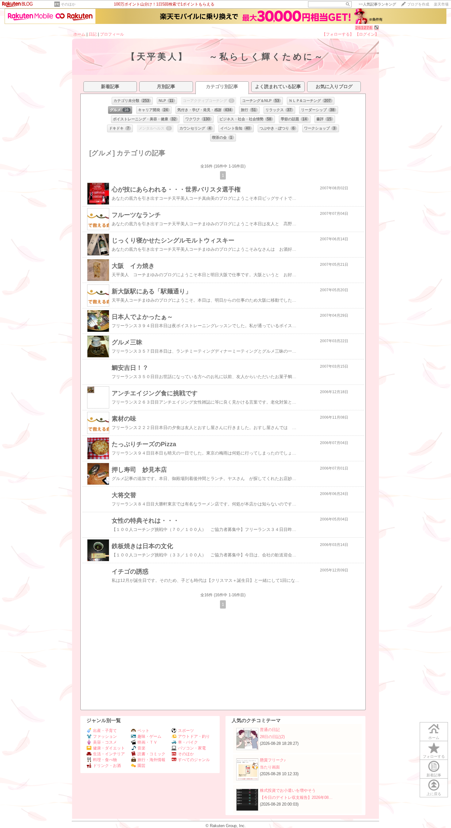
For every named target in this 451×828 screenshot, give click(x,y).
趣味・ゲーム (149, 736)
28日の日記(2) (272, 736)
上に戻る (433, 794)
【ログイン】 (367, 34)
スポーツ (186, 730)
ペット (143, 730)
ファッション (105, 736)
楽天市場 (441, 4)
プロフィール (112, 34)
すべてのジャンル (194, 759)
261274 (364, 27)
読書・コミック (151, 754)
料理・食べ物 (105, 759)
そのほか (68, 4)
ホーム (79, 34)
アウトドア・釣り (194, 736)
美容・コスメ (105, 742)
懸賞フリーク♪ (273, 760)
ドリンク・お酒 (107, 765)
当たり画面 (270, 767)
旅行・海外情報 (151, 759)
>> (377, 4)
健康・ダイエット (109, 748)
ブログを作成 (418, 4)
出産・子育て (105, 730)
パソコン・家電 (192, 748)
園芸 (141, 765)
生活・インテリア (109, 754)
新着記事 (433, 775)
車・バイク (188, 742)
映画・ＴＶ (147, 742)
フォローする (434, 756)
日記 (93, 34)
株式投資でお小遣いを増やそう (288, 790)
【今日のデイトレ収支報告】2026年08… (296, 797)
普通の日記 (270, 729)
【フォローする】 (338, 34)
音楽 (141, 748)
